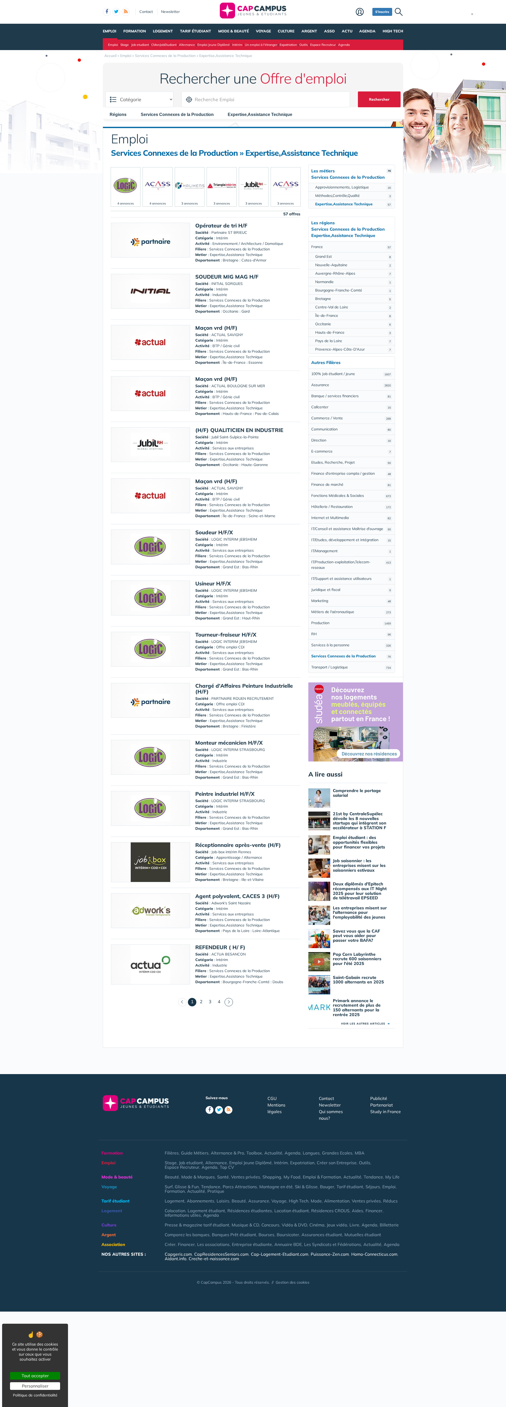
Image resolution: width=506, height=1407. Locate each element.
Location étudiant (291, 1210)
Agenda (367, 31)
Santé (223, 1177)
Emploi (109, 31)
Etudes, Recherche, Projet (351, 462)
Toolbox (254, 1153)
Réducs (390, 1201)
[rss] (126, 12)
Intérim (237, 45)
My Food (292, 1177)
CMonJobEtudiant (164, 45)
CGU (272, 1098)
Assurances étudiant (321, 1234)
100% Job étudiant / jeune (351, 373)
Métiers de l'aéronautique (351, 611)
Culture (286, 31)
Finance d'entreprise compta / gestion (351, 473)
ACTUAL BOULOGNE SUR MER (238, 386)
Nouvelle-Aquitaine (353, 265)
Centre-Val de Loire (353, 307)
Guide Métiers (194, 1153)
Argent (309, 31)
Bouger (327, 1186)
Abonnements (200, 1201)
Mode (316, 1201)
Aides (357, 1210)
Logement (163, 31)
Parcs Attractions (240, 1186)
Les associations (213, 1244)
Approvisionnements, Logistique (353, 187)
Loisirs (223, 1201)
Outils (303, 45)
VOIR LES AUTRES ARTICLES (365, 1023)
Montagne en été (276, 1186)
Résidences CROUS (330, 1210)
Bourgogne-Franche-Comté (353, 290)
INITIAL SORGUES (227, 283)
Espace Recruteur (323, 45)
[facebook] (107, 12)
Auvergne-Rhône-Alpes (353, 273)
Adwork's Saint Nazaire (231, 903)
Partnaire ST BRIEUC (229, 232)
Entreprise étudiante (252, 1244)
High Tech (393, 31)
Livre (354, 1225)
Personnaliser (35, 1386)
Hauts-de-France (353, 332)
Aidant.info (175, 1258)
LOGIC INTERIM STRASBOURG (238, 749)
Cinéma (316, 1225)
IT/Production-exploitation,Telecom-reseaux (351, 565)
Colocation (175, 1210)
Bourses (266, 1234)
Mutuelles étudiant (362, 1234)
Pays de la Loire (353, 340)
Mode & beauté (233, 31)
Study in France (385, 1111)
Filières (172, 1153)
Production (351, 622)
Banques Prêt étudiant (234, 1234)
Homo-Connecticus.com (374, 1254)
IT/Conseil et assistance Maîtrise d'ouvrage (351, 528)
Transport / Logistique (351, 667)
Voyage (263, 31)
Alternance (187, 45)
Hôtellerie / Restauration (351, 506)
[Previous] (182, 1002)
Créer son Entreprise (337, 1162)
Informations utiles (183, 1215)
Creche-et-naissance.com (214, 1258)
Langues (311, 1153)
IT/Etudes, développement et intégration (351, 539)
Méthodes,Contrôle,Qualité (353, 195)
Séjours (373, 1186)
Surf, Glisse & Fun (182, 1186)
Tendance (373, 1177)
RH (351, 634)
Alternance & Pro (227, 1153)
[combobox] (120, 114)
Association (113, 1244)
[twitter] (116, 12)
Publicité (378, 1098)
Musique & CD (245, 1225)
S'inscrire (382, 12)
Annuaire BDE (288, 1244)
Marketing (351, 600)
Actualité (273, 1153)
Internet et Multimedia (351, 517)
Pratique (215, 1191)
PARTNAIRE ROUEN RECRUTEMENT (242, 698)
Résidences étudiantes (249, 1210)
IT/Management (351, 551)
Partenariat (381, 1105)
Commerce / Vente (351, 418)
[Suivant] (229, 1002)
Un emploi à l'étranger (261, 45)
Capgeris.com (178, 1254)
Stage (124, 45)
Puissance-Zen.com (330, 1254)
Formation (134, 31)
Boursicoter (288, 1234)
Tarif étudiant (195, 31)
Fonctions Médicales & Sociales (351, 495)
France (351, 246)
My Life (392, 1177)
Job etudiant (140, 45)
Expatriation (288, 45)
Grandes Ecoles (337, 1153)
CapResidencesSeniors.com (221, 1254)
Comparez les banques (187, 1234)
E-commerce (351, 451)
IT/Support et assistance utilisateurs (351, 578)
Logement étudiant (206, 1210)
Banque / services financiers (351, 396)
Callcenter (351, 407)
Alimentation (336, 1201)
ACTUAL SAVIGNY (227, 334)
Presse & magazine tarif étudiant (197, 1225)
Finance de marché (351, 484)
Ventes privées (245, 1177)
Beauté (172, 1177)
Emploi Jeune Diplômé (213, 45)
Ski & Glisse (306, 1186)
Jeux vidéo (337, 1225)
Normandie (353, 281)
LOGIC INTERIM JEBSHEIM (234, 539)
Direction (351, 440)
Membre (363, 12)
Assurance (351, 384)
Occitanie (353, 324)
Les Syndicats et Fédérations (332, 1244)
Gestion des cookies (292, 1282)
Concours (270, 1225)
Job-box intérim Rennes (231, 852)
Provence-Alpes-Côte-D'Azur (353, 349)
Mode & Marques (198, 1177)
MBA (359, 1153)
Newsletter (170, 11)
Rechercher (379, 99)
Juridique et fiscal (351, 589)
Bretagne (353, 298)
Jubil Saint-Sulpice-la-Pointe (235, 437)
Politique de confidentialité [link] (35, 1395)
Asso (329, 31)
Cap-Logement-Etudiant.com (279, 1254)
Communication (351, 429)
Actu (347, 31)
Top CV (227, 1167)
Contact (146, 11)
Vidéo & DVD (294, 1225)
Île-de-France (353, 315)
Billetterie (389, 1225)
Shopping (271, 1177)
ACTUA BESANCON (228, 954)
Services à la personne (351, 645)
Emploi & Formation (322, 1177)
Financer (374, 1210)
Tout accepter (35, 1375)
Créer (170, 1244)
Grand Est (353, 256)
